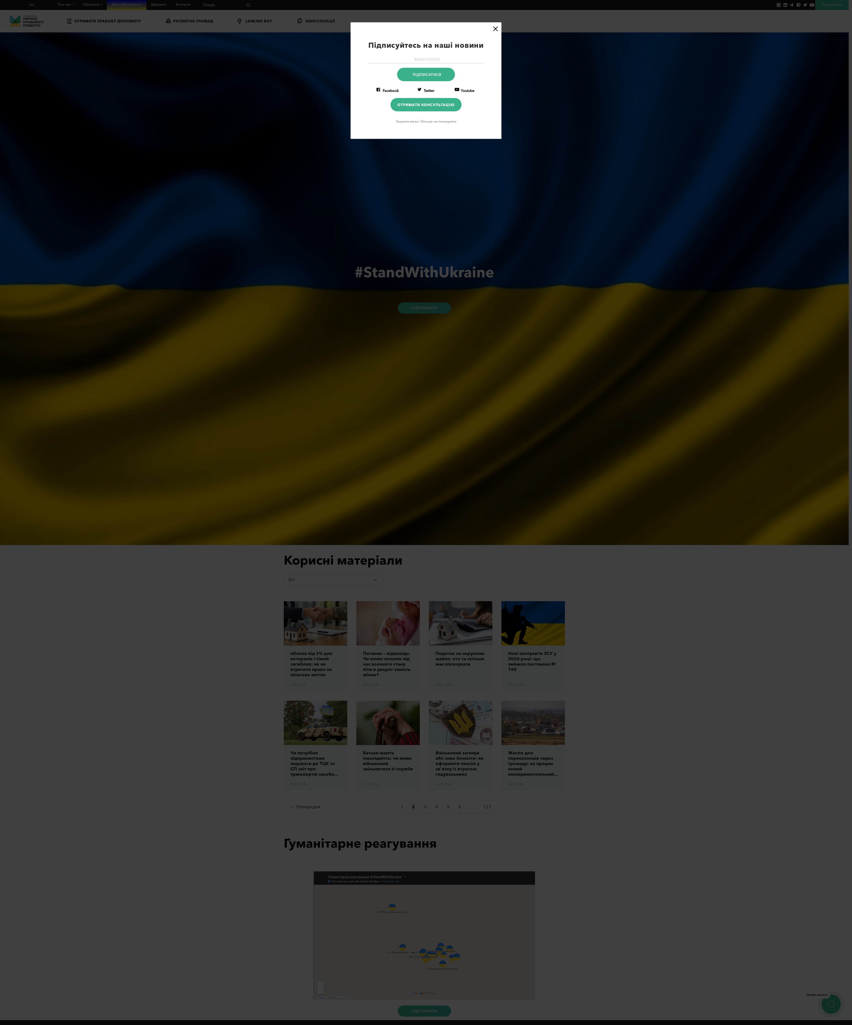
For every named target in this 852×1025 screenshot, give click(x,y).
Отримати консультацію (426, 104)
